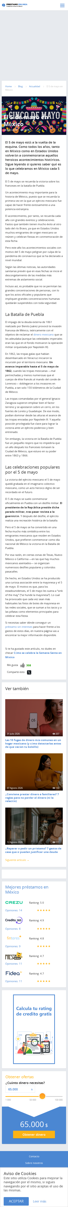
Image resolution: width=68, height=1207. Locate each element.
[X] (29, 672)
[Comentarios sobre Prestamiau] (14, 956)
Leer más (39, 1201)
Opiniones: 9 (13, 946)
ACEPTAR (16, 1201)
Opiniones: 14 (13, 910)
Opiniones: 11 (13, 963)
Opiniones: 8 (13, 928)
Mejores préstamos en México (26, 889)
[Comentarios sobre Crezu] (14, 903)
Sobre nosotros (34, 1163)
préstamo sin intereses (18, 626)
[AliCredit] (20, 5)
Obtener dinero (34, 1134)
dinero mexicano (43, 334)
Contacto (34, 1156)
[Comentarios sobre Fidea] (14, 974)
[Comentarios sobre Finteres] (14, 939)
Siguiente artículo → (17, 860)
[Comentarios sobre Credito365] (14, 921)
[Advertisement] (34, 38)
